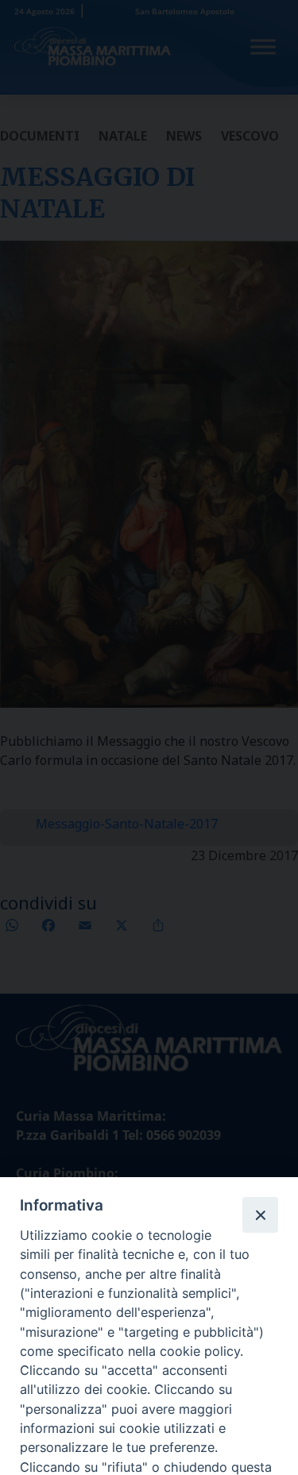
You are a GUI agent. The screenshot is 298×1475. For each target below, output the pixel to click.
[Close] (259, 1214)
